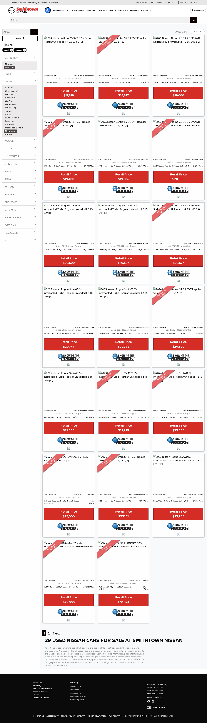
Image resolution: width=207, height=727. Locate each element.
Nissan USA (37, 683)
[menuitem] (20, 64)
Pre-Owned (74, 689)
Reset (19, 38)
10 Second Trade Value (42, 689)
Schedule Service (40, 692)
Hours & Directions (41, 698)
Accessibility (53, 716)
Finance (36, 695)
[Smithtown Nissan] (23, 10)
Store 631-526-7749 (155, 694)
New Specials (75, 693)
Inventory (37, 686)
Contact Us (38, 716)
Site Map (81, 716)
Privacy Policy (68, 716)
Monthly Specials (77, 699)
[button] (48, 10)
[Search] (193, 20)
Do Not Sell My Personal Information (105, 716)
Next (56, 633)
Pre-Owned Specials (78, 696)
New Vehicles (75, 686)
